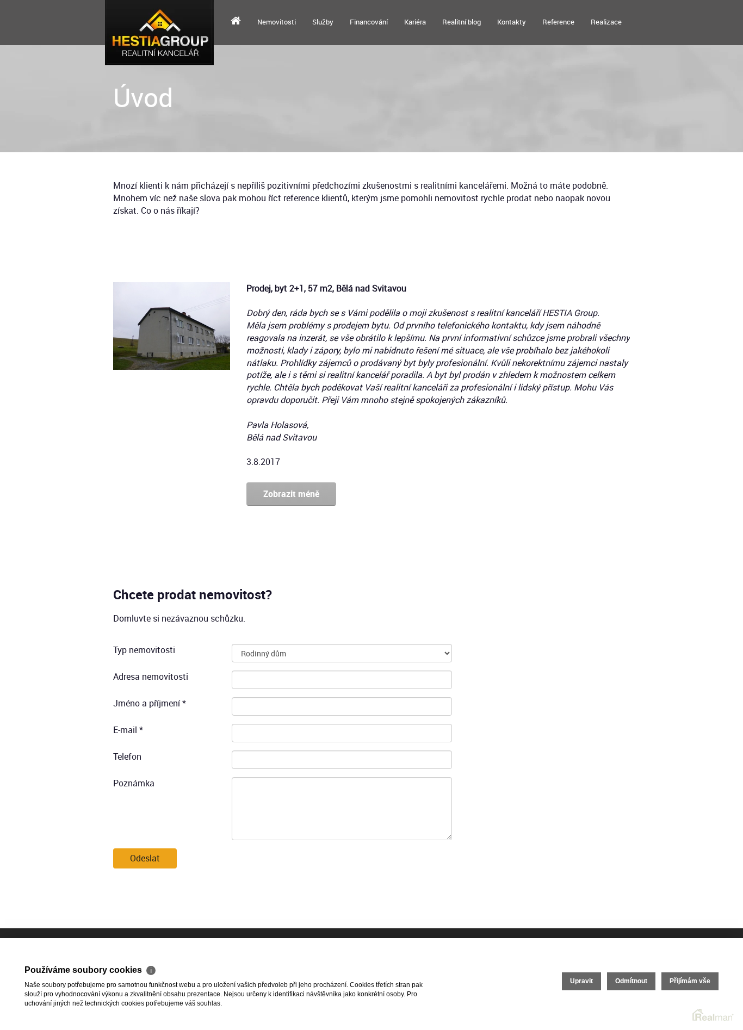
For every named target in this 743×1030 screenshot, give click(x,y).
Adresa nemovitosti (150, 676)
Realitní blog (461, 22)
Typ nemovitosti (144, 650)
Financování (369, 22)
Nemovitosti (276, 22)
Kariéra (415, 22)
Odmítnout (631, 981)
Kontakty (511, 22)
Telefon (127, 756)
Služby (322, 22)
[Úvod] (235, 22)
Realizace (606, 22)
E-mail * (128, 730)
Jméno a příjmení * (149, 703)
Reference (558, 22)
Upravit (581, 981)
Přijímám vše (690, 981)
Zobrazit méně (291, 494)
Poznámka (133, 783)
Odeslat (145, 858)
